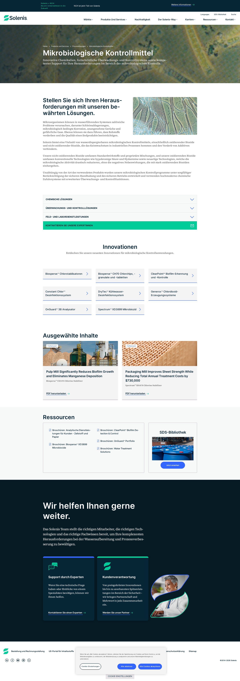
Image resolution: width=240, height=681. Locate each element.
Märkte (88, 19)
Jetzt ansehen (172, 465)
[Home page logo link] (16, 20)
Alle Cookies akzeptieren (150, 666)
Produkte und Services (113, 19)
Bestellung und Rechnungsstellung (28, 651)
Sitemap (193, 651)
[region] (121, 660)
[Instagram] (23, 660)
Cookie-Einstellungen (120, 676)
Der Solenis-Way (167, 19)
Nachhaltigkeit (142, 19)
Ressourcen (209, 19)
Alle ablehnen (126, 666)
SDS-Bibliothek (220, 14)
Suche (233, 14)
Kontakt (229, 19)
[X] (29, 660)
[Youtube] (18, 660)
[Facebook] (12, 660)
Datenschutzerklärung (174, 651)
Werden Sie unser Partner (116, 612)
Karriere (189, 19)
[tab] (120, 199)
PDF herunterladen (56, 393)
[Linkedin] (7, 660)
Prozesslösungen (79, 46)
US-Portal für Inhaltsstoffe (61, 651)
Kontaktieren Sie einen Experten (65, 612)
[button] (119, 199)
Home (45, 46)
